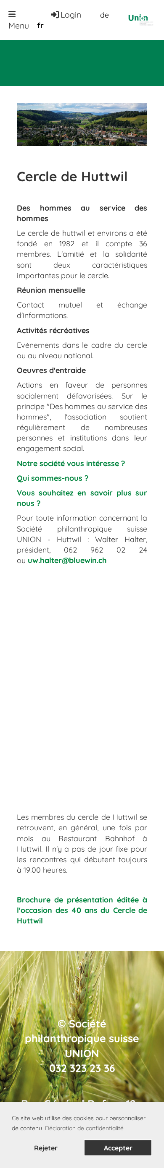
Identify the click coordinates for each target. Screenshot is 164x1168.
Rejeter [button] (46, 1148)
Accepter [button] (118, 1148)
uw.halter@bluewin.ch (67, 560)
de (104, 15)
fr (40, 25)
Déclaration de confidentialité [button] (84, 1128)
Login (71, 14)
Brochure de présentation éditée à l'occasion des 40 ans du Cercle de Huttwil (82, 910)
